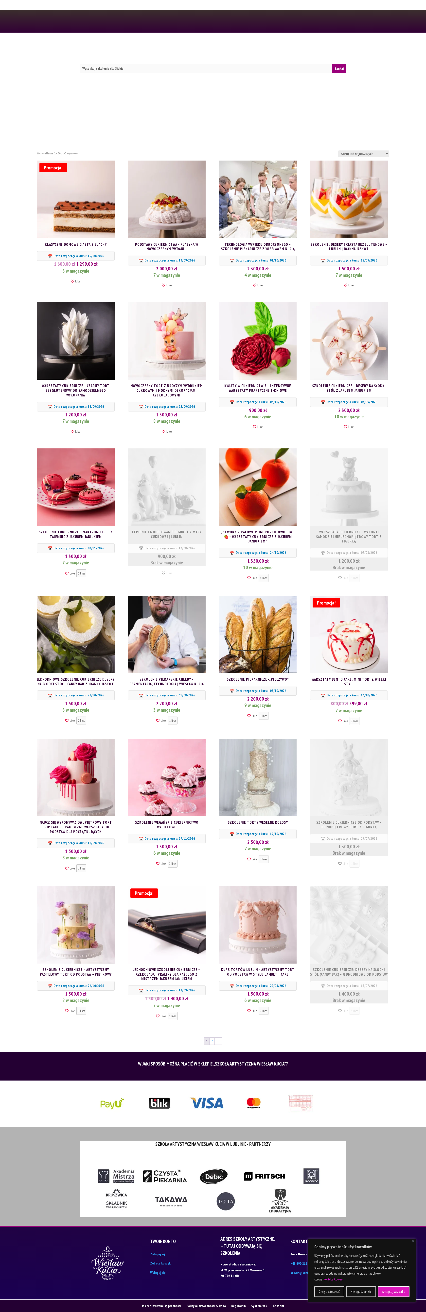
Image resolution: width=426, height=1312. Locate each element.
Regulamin (276, 6)
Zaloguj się (157, 1254)
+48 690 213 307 (274, 20)
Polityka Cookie (333, 1279)
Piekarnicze (161, 47)
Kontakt (195, 6)
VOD (204, 47)
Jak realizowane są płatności (161, 1306)
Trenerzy (186, 47)
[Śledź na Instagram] (91, 22)
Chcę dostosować (329, 1291)
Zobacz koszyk (160, 1263)
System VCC (259, 1306)
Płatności (159, 6)
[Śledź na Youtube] (99, 22)
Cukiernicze (133, 47)
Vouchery (222, 47)
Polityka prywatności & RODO (235, 6)
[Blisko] (413, 1241)
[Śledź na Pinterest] (106, 22)
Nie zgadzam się (361, 1291)
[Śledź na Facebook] (83, 22)
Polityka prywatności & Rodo (206, 1306)
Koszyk (297, 47)
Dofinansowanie (251, 47)
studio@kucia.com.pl (305, 1272)
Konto (278, 47)
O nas (178, 6)
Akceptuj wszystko (393, 1291)
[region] (362, 1270)
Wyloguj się (157, 1272)
